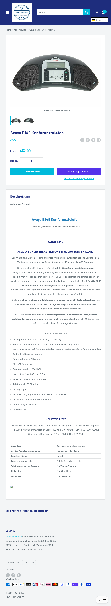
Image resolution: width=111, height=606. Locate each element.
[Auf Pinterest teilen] (88, 140)
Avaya (13, 140)
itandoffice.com (14, 536)
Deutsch (10, 562)
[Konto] (97, 12)
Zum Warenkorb (32, 171)
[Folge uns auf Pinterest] (13, 575)
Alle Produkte (20, 30)
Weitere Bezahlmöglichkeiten (79, 178)
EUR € (26, 562)
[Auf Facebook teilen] (82, 140)
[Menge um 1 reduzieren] (23, 161)
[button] (99, 20)
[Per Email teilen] (99, 140)
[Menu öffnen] (7, 12)
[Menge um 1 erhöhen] (40, 161)
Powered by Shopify (15, 597)
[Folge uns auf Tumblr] (19, 575)
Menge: (14, 160)
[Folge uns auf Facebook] (8, 575)
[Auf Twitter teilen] (93, 140)
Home (8, 30)
